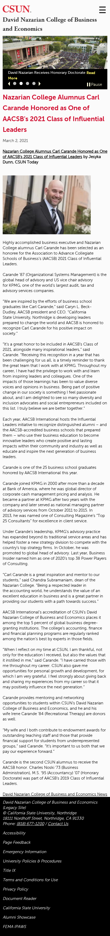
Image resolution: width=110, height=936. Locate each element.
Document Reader (19, 898)
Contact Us (58, 824)
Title (9, 870)
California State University (26, 908)
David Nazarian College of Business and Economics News (55, 794)
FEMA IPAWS (14, 927)
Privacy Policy (15, 889)
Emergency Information (24, 852)
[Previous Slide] (9, 84)
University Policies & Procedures (32, 861)
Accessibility (14, 833)
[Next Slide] (40, 84)
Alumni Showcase (19, 917)
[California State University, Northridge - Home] (17, 10)
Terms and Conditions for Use (30, 880)
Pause (96, 84)
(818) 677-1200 (30, 824)
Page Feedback (16, 842)
